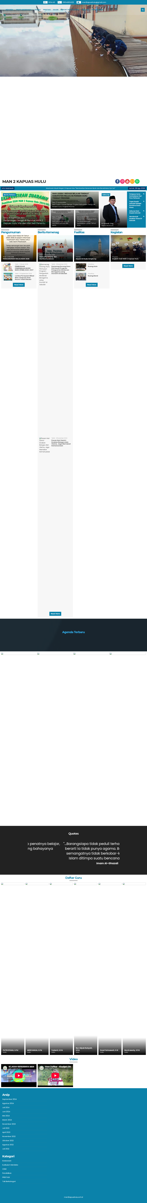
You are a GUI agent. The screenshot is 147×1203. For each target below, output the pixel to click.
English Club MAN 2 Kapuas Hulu (125, 259)
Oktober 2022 (8, 1140)
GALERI (55, 10)
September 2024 (9, 1099)
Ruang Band (93, 276)
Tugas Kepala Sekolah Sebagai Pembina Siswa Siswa (135, 204)
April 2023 (6, 1132)
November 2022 (9, 1136)
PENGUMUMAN (97, 10)
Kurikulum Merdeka (10, 1165)
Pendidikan (6, 1173)
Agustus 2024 (8, 1103)
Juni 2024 (6, 1111)
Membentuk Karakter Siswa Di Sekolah (135, 218)
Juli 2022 (5, 1149)
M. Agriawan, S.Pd (132, 1050)
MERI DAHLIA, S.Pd (10, 1050)
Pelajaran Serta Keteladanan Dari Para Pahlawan (135, 196)
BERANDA (9, 10)
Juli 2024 (5, 1107)
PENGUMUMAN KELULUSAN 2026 (16, 259)
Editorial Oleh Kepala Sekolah (134, 212)
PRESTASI (47, 10)
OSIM (4, 1169)
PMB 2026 (85, 10)
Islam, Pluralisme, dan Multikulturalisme (48, 258)
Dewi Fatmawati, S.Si (85, 1050)
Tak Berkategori (9, 1181)
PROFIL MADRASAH (23, 10)
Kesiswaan (6, 1160)
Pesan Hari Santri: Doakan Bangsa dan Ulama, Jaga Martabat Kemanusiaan (61, 443)
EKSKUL (38, 10)
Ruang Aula (92, 266)
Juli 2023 (5, 1128)
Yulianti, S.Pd (32, 1050)
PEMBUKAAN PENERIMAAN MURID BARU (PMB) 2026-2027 (24, 268)
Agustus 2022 (8, 1144)
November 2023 (9, 1124)
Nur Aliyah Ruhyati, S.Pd (59, 1049)
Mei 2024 (6, 1115)
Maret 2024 (7, 1120)
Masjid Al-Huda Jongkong (86, 259)
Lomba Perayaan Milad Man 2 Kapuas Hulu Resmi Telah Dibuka (24, 277)
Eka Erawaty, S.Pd (107, 1050)
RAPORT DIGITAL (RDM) (70, 10)
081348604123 (68, 2)
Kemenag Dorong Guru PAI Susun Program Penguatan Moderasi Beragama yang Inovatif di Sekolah (60, 270)
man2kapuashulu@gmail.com (94, 2)
